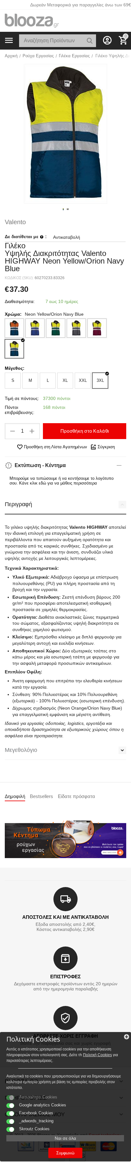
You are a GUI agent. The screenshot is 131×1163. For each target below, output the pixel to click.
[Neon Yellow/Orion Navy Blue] (14, 348)
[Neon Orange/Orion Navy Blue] (14, 328)
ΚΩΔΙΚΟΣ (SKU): (19, 278)
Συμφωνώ (65, 1153)
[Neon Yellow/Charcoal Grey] (76, 328)
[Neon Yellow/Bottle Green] (55, 328)
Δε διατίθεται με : (26, 236)
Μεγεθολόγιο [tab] (21, 750)
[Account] (107, 40)
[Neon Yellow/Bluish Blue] (35, 328)
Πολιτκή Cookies (97, 1055)
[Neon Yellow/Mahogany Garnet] (97, 328)
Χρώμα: (13, 314)
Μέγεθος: (14, 368)
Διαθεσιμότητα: (20, 301)
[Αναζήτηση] (89, 40)
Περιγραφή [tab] (18, 504)
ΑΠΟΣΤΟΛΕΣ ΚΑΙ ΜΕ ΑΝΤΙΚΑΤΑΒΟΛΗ (65, 917)
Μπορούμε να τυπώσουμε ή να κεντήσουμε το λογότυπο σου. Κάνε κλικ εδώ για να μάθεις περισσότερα (62, 480)
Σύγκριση (106, 446)
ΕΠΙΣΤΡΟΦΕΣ (65, 976)
